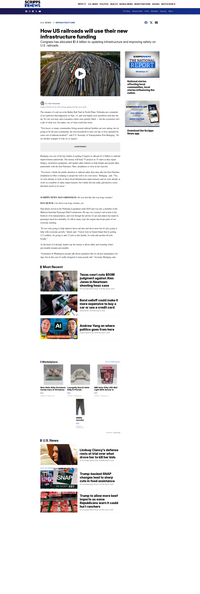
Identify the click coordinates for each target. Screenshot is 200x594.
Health (114, 4)
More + (171, 11)
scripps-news (33, 11)
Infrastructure (65, 22)
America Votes (137, 11)
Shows (155, 4)
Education (154, 11)
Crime (147, 11)
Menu (81, 4)
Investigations (142, 4)
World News (126, 4)
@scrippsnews (40, 11)
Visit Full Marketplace (112, 362)
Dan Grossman (54, 103)
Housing (163, 11)
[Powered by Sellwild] (117, 432)
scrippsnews (26, 11)
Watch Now (167, 4)
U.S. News (93, 4)
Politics (104, 4)
